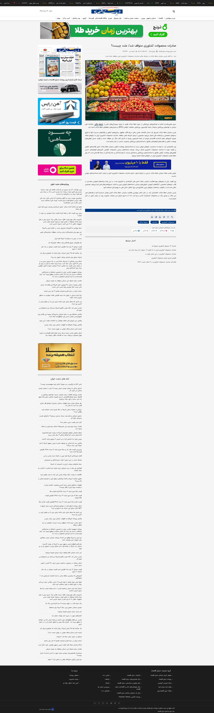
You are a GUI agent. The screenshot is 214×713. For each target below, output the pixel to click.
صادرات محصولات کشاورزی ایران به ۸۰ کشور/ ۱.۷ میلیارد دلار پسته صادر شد (152, 250)
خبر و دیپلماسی (170, 18)
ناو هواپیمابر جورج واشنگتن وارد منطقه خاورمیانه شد (65, 243)
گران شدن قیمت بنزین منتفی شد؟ (71, 422)
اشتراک (107, 683)
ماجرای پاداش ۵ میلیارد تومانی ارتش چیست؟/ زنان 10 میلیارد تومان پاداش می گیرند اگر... (60, 389)
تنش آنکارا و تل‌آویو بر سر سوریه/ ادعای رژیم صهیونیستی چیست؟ (61, 384)
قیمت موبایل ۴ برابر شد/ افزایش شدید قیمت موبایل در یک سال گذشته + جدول (61, 248)
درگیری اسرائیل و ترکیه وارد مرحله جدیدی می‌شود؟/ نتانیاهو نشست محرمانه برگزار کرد (60, 417)
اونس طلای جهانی (20, 3)
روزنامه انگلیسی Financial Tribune (129, 697)
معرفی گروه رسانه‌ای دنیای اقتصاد (160, 675)
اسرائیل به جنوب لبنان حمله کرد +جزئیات (69, 637)
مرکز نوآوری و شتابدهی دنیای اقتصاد (128, 683)
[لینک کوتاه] (172, 217)
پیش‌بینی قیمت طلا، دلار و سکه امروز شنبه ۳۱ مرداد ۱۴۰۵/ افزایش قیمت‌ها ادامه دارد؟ (61, 451)
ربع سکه (210, 3)
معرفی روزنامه (73, 675)
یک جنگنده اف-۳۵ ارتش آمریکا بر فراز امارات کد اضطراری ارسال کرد (61, 253)
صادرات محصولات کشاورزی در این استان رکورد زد (160, 254)
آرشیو (84, 18)
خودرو (110, 18)
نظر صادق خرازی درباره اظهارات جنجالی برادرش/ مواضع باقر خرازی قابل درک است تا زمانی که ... (61, 404)
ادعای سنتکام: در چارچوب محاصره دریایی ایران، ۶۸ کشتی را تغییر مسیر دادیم (61, 564)
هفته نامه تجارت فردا (164, 687)
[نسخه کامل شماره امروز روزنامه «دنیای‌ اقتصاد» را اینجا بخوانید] (60, 61)
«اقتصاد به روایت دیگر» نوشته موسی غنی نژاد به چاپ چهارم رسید (61, 475)
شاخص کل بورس (124, 3)
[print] (152, 217)
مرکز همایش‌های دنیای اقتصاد (130, 679)
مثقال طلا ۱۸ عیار (46, 3)
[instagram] (119, 703)
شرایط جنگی (99, 124)
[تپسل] (91, 161)
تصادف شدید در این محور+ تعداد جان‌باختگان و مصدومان (63, 460)
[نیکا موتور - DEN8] (60, 88)
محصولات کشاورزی (168, 222)
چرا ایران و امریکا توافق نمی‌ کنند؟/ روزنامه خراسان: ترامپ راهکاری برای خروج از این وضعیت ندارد (61, 539)
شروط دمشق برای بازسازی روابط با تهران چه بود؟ (66, 257)
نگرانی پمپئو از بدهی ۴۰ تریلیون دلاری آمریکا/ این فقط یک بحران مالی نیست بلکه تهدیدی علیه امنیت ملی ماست (61, 286)
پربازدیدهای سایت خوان (60, 184)
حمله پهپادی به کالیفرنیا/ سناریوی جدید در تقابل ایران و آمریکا (62, 228)
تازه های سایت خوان (60, 379)
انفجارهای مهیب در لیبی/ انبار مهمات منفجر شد (67, 616)
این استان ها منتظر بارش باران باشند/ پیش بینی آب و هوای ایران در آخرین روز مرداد (60, 303)
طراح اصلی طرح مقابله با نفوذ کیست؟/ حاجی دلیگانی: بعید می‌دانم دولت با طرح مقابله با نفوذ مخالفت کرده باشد (60, 583)
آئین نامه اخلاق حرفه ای (70, 683)
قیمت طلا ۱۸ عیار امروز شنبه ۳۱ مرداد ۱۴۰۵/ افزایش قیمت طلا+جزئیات (63, 497)
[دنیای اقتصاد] (107, 11)
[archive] (95, 703)
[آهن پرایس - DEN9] (60, 111)
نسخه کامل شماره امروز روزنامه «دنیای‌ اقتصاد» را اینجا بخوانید (60, 80)
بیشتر (58, 18)
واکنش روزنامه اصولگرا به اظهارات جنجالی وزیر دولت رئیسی (63, 325)
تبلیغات (107, 679)
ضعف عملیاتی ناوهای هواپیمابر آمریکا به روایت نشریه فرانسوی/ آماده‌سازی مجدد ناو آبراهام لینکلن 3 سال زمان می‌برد (62, 434)
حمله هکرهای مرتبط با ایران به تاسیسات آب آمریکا (66, 464)
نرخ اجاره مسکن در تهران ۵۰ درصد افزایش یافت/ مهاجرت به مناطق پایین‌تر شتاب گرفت (60, 296)
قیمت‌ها (91, 18)
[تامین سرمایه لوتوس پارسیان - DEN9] (60, 142)
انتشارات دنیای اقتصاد (133, 675)
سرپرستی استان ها (103, 687)
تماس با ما (106, 675)
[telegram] (156, 217)
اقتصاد (160, 18)
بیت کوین (149, 3)
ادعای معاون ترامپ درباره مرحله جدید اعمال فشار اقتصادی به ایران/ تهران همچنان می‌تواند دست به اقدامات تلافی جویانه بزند (60, 334)
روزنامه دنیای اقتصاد (165, 679)
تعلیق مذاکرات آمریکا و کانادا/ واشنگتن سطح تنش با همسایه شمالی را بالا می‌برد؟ (60, 480)
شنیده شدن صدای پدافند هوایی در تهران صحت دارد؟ (65, 329)
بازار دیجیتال (117, 18)
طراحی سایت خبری (46, 709)
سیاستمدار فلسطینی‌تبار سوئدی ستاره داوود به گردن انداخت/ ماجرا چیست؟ (61, 654)
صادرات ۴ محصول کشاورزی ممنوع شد (164, 246)
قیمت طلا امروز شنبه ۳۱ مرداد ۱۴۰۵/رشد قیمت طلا (66, 491)
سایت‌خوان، (167, 210)
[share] (103, 703)
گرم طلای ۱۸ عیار (73, 3)
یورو (189, 3)
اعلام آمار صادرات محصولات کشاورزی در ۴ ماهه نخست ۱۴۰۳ (157, 262)
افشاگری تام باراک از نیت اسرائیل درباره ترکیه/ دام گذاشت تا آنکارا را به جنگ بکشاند (60, 469)
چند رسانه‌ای (76, 18)
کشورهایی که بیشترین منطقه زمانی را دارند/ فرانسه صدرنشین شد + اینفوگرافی (61, 577)
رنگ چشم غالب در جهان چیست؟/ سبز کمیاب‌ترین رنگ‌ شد (63, 603)
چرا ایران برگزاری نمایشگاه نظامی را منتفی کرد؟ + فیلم (65, 659)
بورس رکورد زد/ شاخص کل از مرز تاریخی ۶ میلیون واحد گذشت (62, 439)
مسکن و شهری (151, 18)
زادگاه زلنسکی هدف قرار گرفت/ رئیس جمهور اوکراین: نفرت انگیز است (60, 645)
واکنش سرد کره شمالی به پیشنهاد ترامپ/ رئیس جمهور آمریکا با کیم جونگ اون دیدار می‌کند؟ (60, 444)
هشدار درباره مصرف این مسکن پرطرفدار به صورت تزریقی (64, 281)
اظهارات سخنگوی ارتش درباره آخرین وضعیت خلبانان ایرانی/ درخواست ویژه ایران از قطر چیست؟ (63, 486)
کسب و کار (66, 18)
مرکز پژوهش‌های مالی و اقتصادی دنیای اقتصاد (127, 688)
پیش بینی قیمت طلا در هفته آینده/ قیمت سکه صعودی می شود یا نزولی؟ (60, 214)
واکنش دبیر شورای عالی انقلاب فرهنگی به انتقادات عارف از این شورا (61, 321)
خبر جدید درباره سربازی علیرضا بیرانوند (70, 612)
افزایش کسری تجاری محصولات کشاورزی (163, 258)
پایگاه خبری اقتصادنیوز (164, 691)
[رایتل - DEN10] (60, 170)
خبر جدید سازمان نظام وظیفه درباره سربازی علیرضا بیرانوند (63, 553)
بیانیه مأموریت (73, 679)
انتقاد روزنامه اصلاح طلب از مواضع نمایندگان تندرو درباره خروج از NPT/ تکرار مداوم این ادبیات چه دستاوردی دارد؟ (61, 507)
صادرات (154, 222)
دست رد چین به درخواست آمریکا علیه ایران (68, 239)
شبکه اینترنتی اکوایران (164, 683)
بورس (143, 18)
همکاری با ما (105, 691)
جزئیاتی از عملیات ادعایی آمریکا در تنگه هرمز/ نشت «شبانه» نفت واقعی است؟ (62, 411)
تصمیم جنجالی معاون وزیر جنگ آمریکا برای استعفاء (65, 607)
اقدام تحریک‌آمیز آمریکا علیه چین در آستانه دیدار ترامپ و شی (62, 456)
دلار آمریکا (96, 3)
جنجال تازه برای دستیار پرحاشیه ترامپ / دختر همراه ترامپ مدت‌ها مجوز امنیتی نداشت (61, 589)
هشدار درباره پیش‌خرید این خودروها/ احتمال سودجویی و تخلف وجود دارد (61, 427)
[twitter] (164, 217)
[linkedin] (160, 217)
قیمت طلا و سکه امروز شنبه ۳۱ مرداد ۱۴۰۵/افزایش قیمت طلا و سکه (60, 502)
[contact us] (99, 703)
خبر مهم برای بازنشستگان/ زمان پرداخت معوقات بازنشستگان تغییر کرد (61, 233)
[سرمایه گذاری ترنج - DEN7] (107, 30)
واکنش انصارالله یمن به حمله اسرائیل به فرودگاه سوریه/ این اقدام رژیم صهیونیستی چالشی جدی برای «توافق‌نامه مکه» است (60, 315)
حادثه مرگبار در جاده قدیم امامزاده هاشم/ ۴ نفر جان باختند (63, 291)
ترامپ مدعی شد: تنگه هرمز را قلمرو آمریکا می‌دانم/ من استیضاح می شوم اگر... (60, 309)
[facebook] (168, 217)
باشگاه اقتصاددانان (101, 18)
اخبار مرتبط (131, 241)
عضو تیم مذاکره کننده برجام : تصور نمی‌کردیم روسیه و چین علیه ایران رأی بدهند (60, 208)
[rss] (107, 703)
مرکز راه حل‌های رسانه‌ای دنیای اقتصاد (128, 693)
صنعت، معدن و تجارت (131, 18)
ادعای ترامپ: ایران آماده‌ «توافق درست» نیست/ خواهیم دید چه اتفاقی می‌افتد (62, 524)
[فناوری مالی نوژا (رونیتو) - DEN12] (60, 357)
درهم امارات (170, 3)
